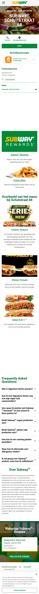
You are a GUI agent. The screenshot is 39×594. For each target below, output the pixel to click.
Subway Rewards (19, 154)
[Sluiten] (36, 574)
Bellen (7, 40)
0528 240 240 (10, 79)
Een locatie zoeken (19, 556)
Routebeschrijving (19, 40)
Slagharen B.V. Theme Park (14, 540)
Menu (19, 46)
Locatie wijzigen (19, 29)
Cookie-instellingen (19, 590)
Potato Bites (20, 180)
